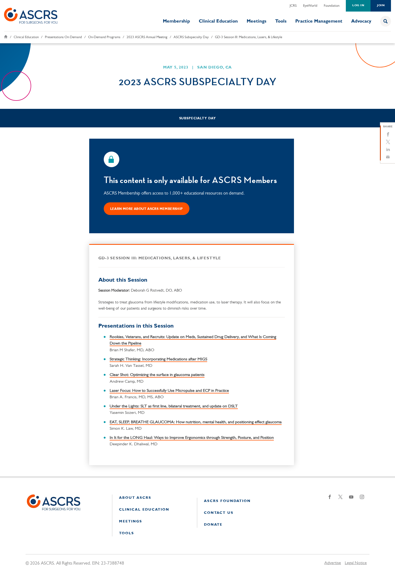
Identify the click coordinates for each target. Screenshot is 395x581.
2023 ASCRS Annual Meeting (147, 37)
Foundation (331, 6)
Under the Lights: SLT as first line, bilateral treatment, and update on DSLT (174, 406)
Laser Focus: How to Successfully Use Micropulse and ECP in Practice (169, 391)
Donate (213, 524)
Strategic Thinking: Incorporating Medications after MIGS (158, 359)
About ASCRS (135, 498)
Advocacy (361, 21)
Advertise (332, 563)
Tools (280, 21)
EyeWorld (310, 6)
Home (6, 36)
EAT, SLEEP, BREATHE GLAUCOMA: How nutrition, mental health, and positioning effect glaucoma (196, 422)
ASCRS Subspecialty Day (191, 37)
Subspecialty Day (197, 118)
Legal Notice (356, 563)
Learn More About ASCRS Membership (146, 209)
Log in (358, 5)
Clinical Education (218, 21)
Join (381, 5)
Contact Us (219, 513)
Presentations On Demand (63, 37)
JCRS (293, 6)
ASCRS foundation (227, 501)
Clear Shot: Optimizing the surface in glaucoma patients (157, 375)
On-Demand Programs (104, 37)
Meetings (256, 21)
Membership (176, 21)
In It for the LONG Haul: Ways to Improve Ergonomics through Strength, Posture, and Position (192, 438)
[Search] (385, 21)
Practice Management (318, 21)
